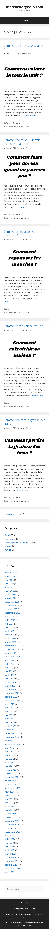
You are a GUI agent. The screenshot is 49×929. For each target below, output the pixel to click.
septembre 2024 (12, 656)
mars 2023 (10, 722)
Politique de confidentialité (24, 908)
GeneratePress (24, 925)
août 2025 (9, 616)
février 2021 (10, 813)
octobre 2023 (11, 696)
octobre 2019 (11, 864)
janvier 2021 (10, 817)
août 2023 (9, 704)
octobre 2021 (11, 784)
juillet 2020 (10, 839)
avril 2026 (9, 587)
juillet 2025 (10, 620)
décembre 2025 (12, 601)
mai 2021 (9, 802)
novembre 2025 (12, 605)
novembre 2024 (12, 649)
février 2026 (10, 594)
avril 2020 (9, 850)
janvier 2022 (10, 773)
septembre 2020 (12, 831)
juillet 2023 (10, 707)
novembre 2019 (12, 861)
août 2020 (9, 835)
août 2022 (9, 748)
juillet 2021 (10, 795)
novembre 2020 (12, 824)
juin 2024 (9, 667)
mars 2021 (10, 810)
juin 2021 (9, 799)
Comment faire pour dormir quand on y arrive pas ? (22, 142)
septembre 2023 (12, 700)
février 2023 (10, 726)
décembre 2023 (12, 689)
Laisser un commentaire (17, 126)
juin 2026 (9, 580)
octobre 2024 (11, 653)
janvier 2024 (10, 685)
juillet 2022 (10, 751)
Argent (8, 546)
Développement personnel (17, 542)
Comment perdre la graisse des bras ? (24, 422)
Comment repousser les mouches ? (19, 233)
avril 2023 (9, 718)
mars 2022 (10, 766)
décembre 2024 (12, 645)
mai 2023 (9, 715)
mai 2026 (9, 583)
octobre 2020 (11, 828)
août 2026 (9, 572)
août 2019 (9, 872)
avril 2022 (9, 762)
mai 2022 (9, 758)
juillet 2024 (10, 663)
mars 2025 (10, 634)
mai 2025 (9, 627)
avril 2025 (9, 631)
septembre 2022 (12, 744)
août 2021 (9, 791)
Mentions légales (25, 903)
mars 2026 (10, 590)
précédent (10, 514)
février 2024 (10, 682)
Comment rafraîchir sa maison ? (24, 326)
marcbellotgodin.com (24, 6)
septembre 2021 (12, 788)
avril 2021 (9, 806)
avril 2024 (9, 674)
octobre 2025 (11, 609)
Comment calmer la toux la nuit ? (24, 47)
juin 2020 (9, 842)
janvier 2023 (10, 729)
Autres (9, 309)
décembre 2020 (12, 821)
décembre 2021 (12, 777)
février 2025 (10, 638)
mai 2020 (9, 846)
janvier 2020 (10, 853)
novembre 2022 (12, 737)
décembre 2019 (12, 857)
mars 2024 (10, 678)
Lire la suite (30, 115)
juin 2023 (9, 711)
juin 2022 (9, 755)
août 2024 (9, 660)
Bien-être (16, 123)
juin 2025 (9, 623)
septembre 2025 (12, 612)
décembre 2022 (12, 733)
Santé (9, 123)
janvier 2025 (10, 642)
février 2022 (10, 769)
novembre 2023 (12, 693)
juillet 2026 (10, 576)
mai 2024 (9, 671)
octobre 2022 (11, 740)
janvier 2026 (10, 598)
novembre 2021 (12, 780)
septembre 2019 (12, 868)
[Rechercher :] (24, 889)
